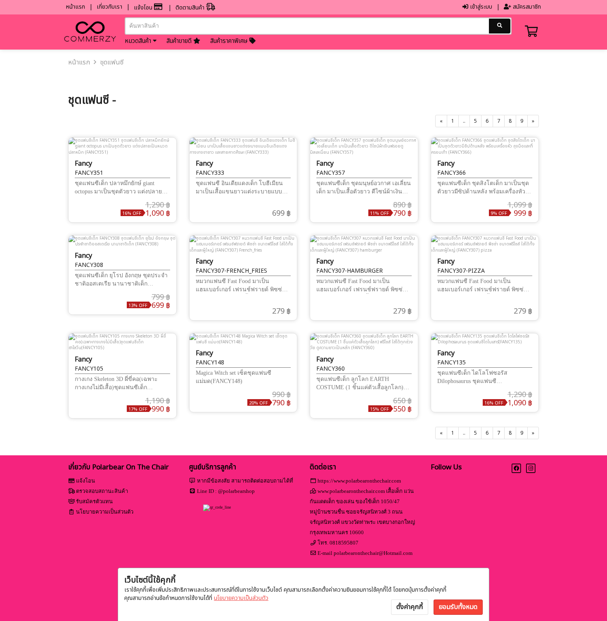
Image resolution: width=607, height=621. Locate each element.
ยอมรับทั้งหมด (458, 607)
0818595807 (344, 543)
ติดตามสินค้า (190, 7)
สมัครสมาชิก (526, 6)
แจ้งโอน (144, 7)
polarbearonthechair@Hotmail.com (373, 553)
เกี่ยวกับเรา (109, 6)
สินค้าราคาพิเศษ (229, 41)
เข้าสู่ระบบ (480, 6)
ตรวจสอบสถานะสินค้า (102, 491)
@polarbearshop (236, 491)
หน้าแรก (75, 6)
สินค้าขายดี (179, 41)
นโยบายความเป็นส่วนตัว (241, 598)
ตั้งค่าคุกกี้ (409, 607)
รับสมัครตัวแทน (94, 501)
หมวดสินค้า (139, 41)
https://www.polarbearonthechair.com (359, 481)
